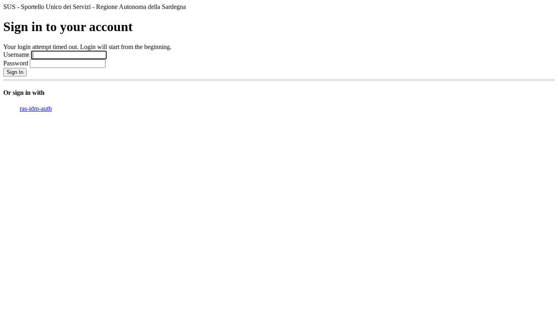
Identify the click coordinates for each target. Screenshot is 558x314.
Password (15, 63)
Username (16, 54)
